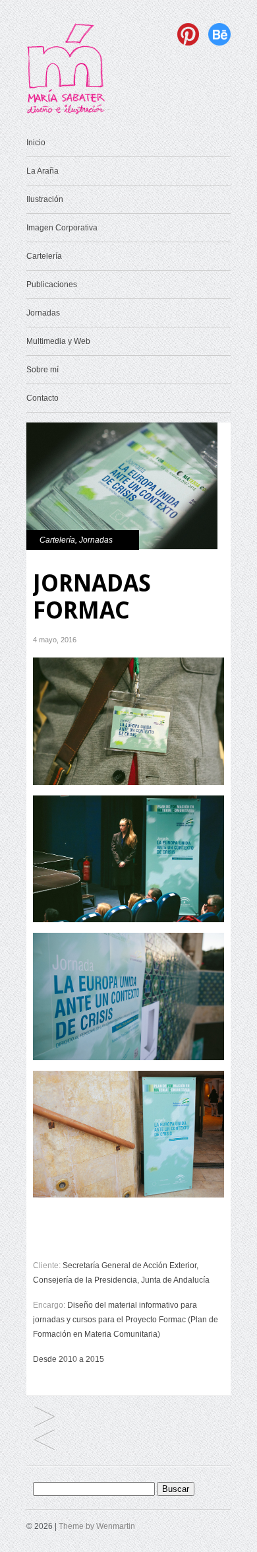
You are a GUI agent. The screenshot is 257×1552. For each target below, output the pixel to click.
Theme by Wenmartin (97, 1526)
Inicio (35, 142)
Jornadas (43, 313)
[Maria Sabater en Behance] (219, 43)
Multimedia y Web (58, 341)
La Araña (42, 171)
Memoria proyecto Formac (44, 1417)
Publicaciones (51, 284)
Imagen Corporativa (62, 227)
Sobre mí (42, 369)
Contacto (42, 398)
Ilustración (44, 199)
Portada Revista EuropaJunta (44, 1440)
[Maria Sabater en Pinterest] (191, 43)
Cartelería (44, 256)
